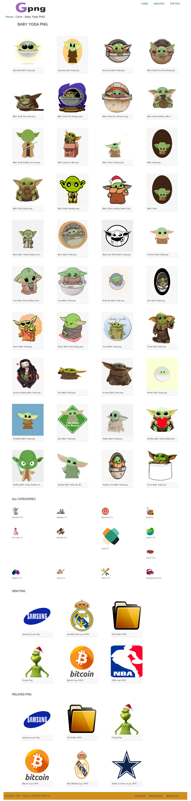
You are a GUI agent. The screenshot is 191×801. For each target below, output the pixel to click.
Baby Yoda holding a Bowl (159, 116)
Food (148, 517)
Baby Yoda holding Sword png (26, 162)
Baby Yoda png (154, 162)
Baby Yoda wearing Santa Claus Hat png (120, 208)
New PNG (159, 3)
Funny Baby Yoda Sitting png (70, 346)
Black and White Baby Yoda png (116, 254)
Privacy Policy (156, 795)
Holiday (60, 537)
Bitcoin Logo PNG (75, 680)
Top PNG (175, 3)
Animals (15, 517)
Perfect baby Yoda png (157, 392)
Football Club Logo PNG (78, 634)
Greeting (15, 537)
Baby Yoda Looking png (113, 162)
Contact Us (139, 795)
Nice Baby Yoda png (67, 392)
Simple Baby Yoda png (112, 438)
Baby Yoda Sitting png (22, 208)
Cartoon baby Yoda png (157, 254)
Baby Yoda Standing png (68, 208)
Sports (59, 578)
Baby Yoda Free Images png (70, 116)
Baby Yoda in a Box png (68, 162)
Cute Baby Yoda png (67, 300)
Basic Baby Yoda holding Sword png (29, 254)
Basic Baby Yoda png (67, 254)
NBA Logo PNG (119, 680)
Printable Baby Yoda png (24, 438)
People (14, 578)
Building (60, 517)
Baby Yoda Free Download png (161, 70)
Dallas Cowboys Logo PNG (124, 783)
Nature (149, 537)
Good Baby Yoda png (111, 346)
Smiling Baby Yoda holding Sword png (30, 484)
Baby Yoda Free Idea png (24, 116)
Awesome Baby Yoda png (113, 70)
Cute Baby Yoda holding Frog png (28, 300)
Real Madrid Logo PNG (77, 783)
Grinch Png (27, 680)
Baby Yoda (152, 208)
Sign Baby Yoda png (67, 438)
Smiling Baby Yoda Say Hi (69, 484)
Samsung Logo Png (31, 634)
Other (18, 17)
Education (105, 517)
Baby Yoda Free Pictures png (115, 116)
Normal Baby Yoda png (112, 392)
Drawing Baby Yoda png (113, 300)
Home (144, 3)
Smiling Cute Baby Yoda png (115, 484)
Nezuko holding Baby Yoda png (27, 392)
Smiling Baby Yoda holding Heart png (164, 438)
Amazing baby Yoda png (68, 70)
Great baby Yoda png (156, 346)
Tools (103, 578)
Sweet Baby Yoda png (156, 484)
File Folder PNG (119, 634)
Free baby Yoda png (156, 300)
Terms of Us (172, 795)
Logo (103, 548)
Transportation (152, 578)
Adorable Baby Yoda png (24, 70)
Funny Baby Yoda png (22, 346)
